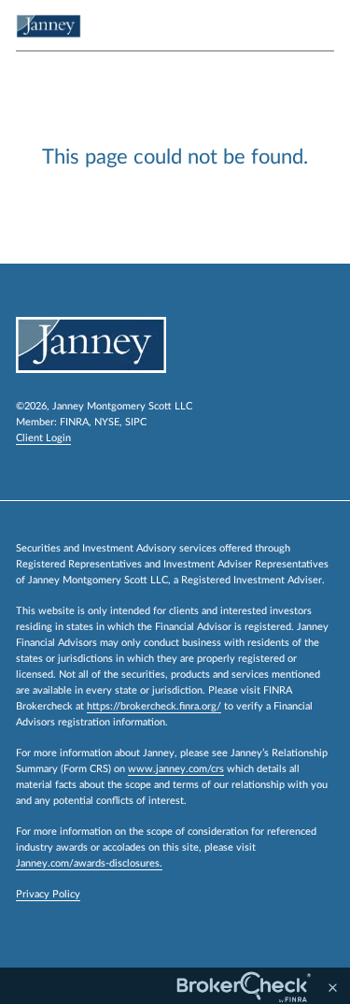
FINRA (74, 422)
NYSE (106, 422)
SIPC (136, 422)
